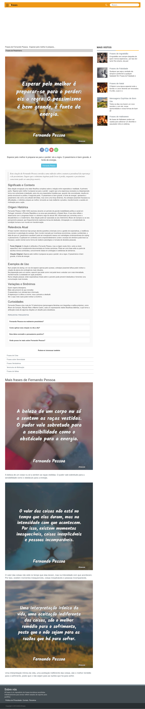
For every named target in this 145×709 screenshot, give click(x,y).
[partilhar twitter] (47, 150)
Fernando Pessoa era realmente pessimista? (26, 321)
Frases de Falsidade (119, 68)
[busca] (136, 5)
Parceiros (32, 700)
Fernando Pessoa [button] (49, 165)
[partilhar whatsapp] (56, 150)
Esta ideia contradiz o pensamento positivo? (26, 334)
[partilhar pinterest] (51, 150)
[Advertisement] (72, 25)
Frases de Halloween (119, 116)
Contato (25, 700)
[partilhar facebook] (42, 150)
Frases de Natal (117, 83)
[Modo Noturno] (106, 4)
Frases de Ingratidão (119, 54)
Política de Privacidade (13, 700)
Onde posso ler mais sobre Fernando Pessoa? (27, 340)
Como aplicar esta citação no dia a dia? (24, 328)
